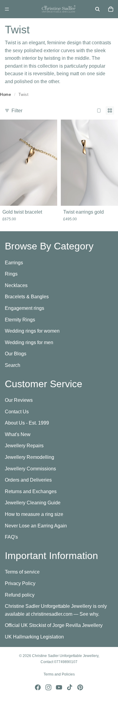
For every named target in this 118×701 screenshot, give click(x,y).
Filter (16, 110)
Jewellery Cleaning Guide (33, 502)
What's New (18, 434)
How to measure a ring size (34, 514)
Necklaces (16, 285)
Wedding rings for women (32, 331)
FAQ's (11, 537)
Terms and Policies (59, 674)
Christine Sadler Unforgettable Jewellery (65, 656)
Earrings (14, 262)
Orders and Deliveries (28, 480)
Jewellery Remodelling (29, 457)
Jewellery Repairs (24, 445)
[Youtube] (59, 687)
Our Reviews (19, 400)
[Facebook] (37, 687)
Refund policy (19, 594)
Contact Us (17, 411)
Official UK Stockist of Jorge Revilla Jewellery (54, 625)
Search (12, 365)
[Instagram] (48, 687)
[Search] (97, 9)
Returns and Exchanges (31, 491)
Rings (11, 273)
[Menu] (7, 9)
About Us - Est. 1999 (27, 422)
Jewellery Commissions (30, 468)
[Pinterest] (80, 687)
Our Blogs (15, 353)
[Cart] (110, 9)
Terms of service (22, 571)
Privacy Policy (20, 583)
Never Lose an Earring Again (36, 525)
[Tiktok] (69, 687)
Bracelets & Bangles (27, 296)
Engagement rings (24, 308)
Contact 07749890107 (59, 662)
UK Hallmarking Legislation (34, 636)
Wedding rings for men (29, 342)
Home (5, 94)
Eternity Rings (20, 319)
